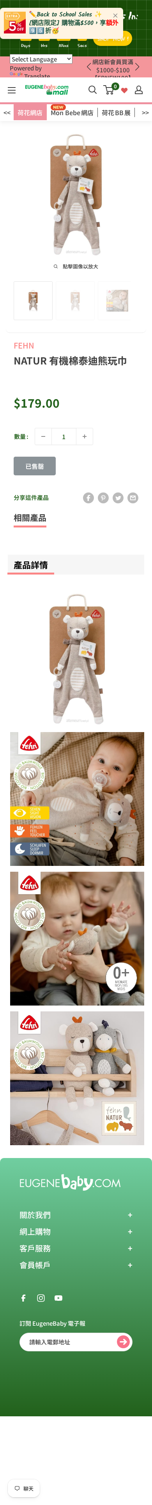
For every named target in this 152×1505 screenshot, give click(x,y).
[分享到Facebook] (88, 497)
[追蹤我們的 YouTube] (58, 1297)
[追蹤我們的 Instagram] (41, 1297)
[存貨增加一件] (84, 436)
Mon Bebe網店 (72, 112)
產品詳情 (31, 564)
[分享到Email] (132, 497)
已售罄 (34, 466)
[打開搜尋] (92, 90)
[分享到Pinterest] (103, 497)
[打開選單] (12, 90)
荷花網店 (30, 112)
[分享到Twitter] (118, 497)
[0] (109, 90)
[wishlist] (124, 90)
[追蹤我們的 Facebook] (23, 1297)
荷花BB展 (116, 112)
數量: (21, 436)
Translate (37, 76)
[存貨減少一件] (43, 436)
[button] (137, 66)
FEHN (24, 345)
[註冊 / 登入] (139, 90)
